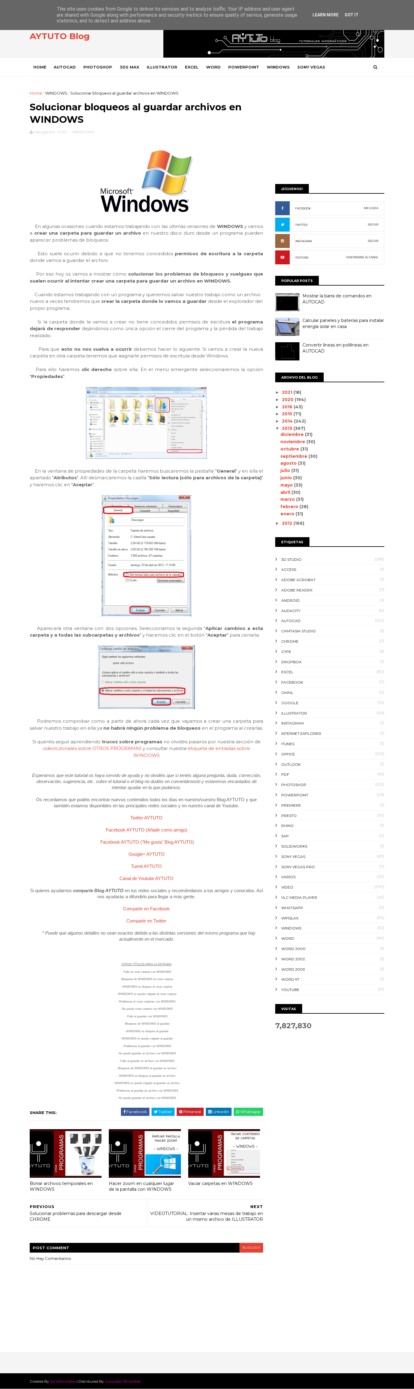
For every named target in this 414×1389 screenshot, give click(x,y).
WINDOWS (278, 67)
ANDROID (290, 600)
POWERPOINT (243, 67)
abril (286, 492)
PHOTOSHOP (97, 67)
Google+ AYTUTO (147, 854)
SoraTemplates (63, 1381)
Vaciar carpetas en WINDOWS (220, 1183)
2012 (287, 523)
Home (39, 67)
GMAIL (287, 692)
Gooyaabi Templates (123, 1381)
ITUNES (287, 743)
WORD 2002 (293, 959)
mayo (287, 485)
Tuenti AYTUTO (146, 866)
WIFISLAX (290, 918)
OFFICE (288, 754)
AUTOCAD (65, 67)
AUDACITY (290, 610)
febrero (289, 506)
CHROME (290, 641)
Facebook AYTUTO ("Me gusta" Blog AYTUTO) (147, 842)
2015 (287, 414)
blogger (251, 1248)
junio (286, 477)
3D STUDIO (291, 559)
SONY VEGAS (311, 67)
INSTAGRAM (303, 241)
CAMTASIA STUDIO (298, 631)
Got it (352, 14)
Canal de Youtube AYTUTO (146, 878)
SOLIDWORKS (294, 846)
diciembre (292, 434)
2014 (288, 421)
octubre (290, 449)
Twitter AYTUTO (146, 817)
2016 (288, 407)
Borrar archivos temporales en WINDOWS (61, 1186)
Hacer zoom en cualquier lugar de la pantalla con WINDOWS (141, 1186)
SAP (285, 836)
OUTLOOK (291, 764)
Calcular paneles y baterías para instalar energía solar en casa (343, 323)
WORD (213, 67)
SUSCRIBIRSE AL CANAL (362, 257)
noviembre (293, 441)
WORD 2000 (293, 948)
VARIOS (288, 877)
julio (285, 470)
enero (287, 514)
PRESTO (289, 815)
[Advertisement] (329, 132)
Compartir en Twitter (146, 920)
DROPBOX (291, 662)
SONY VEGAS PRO (298, 867)
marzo (288, 499)
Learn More (325, 14)
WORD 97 (290, 979)
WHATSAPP (292, 907)
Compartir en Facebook (146, 908)
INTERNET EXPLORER (301, 733)
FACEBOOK (303, 208)
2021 (287, 392)
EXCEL (192, 67)
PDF (285, 774)
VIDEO (287, 887)
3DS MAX (129, 67)
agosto (289, 463)
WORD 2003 (293, 969)
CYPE (286, 651)
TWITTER (301, 224)
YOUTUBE (302, 257)
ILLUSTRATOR (162, 67)
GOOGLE (290, 703)
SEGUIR (373, 224)
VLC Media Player (299, 897)
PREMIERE (291, 805)
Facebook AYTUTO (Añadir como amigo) (146, 829)
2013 (287, 428)
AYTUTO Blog (60, 36)
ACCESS (288, 569)
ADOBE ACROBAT (298, 579)
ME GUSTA (371, 208)
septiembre (294, 456)
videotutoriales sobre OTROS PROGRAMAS (92, 748)
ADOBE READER (296, 590)
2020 (288, 399)
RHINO (287, 825)
